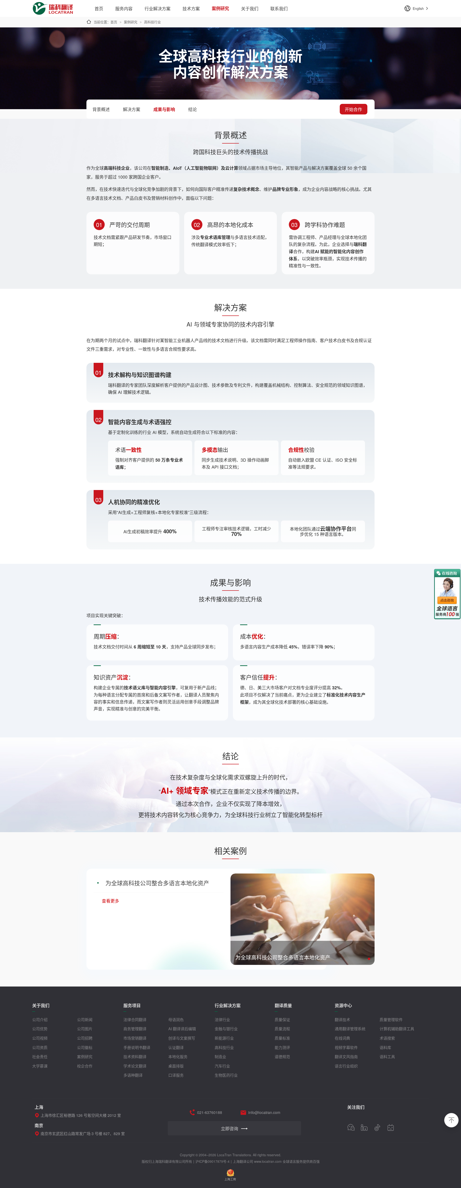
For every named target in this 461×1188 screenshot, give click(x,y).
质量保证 (282, 1019)
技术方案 (191, 8)
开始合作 (353, 109)
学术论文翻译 (134, 1066)
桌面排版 (176, 1066)
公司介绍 (40, 1019)
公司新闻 (84, 1019)
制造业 (220, 1056)
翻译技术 (342, 1019)
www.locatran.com (268, 1161)
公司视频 (40, 1038)
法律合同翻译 (134, 1019)
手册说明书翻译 (136, 1047)
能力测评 (282, 1047)
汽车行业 (222, 1066)
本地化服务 (178, 1056)
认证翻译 (176, 1047)
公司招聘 (84, 1038)
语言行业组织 (346, 1066)
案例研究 (220, 8)
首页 (99, 8)
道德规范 (282, 1056)
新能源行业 (224, 1038)
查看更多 (110, 901)
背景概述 (101, 109)
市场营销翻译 (134, 1038)
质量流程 (282, 1028)
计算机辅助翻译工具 (397, 1028)
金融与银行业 (226, 1028)
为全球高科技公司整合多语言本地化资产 (157, 883)
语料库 (385, 1047)
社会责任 (40, 1056)
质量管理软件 (391, 1019)
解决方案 (131, 109)
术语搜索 (387, 1038)
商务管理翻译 (134, 1028)
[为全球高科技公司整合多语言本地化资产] (302, 876)
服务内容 (124, 8)
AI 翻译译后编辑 (182, 1028)
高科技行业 (224, 1047)
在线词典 (342, 1038)
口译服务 (176, 1075)
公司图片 (84, 1028)
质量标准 (282, 1038)
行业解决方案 (157, 8)
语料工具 (387, 1056)
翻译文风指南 (346, 1056)
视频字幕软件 (346, 1047)
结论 (192, 109)
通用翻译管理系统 (350, 1028)
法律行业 (222, 1019)
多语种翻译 (133, 1075)
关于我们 (249, 8)
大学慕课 (40, 1066)
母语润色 (176, 1019)
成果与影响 (164, 109)
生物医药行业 (226, 1075)
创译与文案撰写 (181, 1038)
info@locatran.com (264, 1112)
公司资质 (40, 1047)
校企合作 (84, 1066)
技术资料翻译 (134, 1056)
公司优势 (40, 1028)
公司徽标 (84, 1047)
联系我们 (279, 8)
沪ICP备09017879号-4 (212, 1161)
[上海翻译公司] (53, 5)
